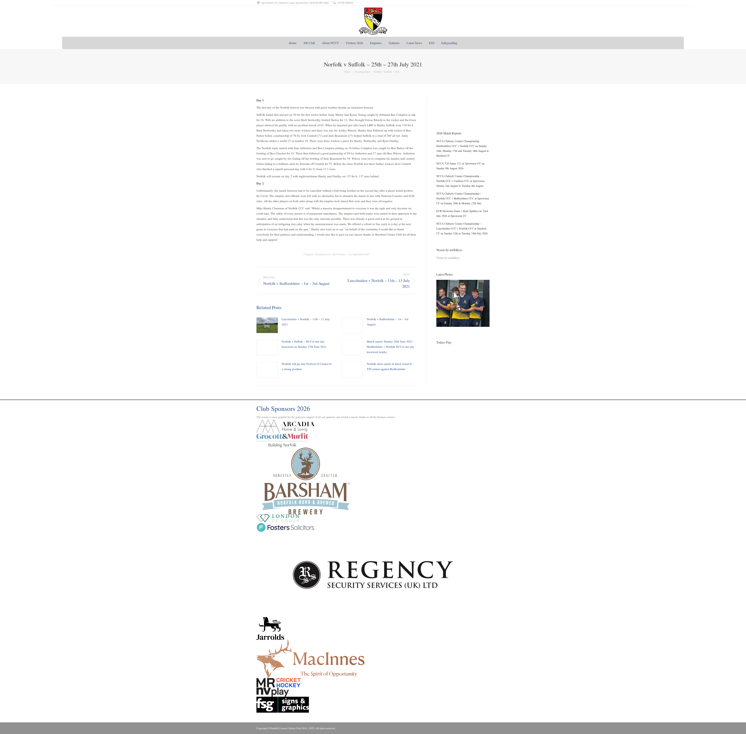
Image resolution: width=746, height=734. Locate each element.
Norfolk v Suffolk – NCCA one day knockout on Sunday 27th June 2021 (304, 344)
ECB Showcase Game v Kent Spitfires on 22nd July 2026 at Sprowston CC (462, 213)
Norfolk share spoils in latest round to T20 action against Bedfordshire (389, 366)
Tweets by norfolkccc (448, 258)
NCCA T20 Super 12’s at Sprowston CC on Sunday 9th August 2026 (460, 166)
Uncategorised (322, 254)
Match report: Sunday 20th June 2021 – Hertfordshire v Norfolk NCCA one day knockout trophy (391, 346)
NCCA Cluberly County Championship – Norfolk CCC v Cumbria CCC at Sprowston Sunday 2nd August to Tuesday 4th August (460, 181)
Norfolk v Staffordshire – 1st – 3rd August (387, 321)
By (339, 254)
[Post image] (267, 325)
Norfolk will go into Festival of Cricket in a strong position (307, 366)
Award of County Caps (448, 116)
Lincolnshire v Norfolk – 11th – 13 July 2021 (306, 321)
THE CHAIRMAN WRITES (452, 100)
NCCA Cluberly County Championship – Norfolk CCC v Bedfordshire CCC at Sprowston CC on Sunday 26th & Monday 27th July (462, 198)
